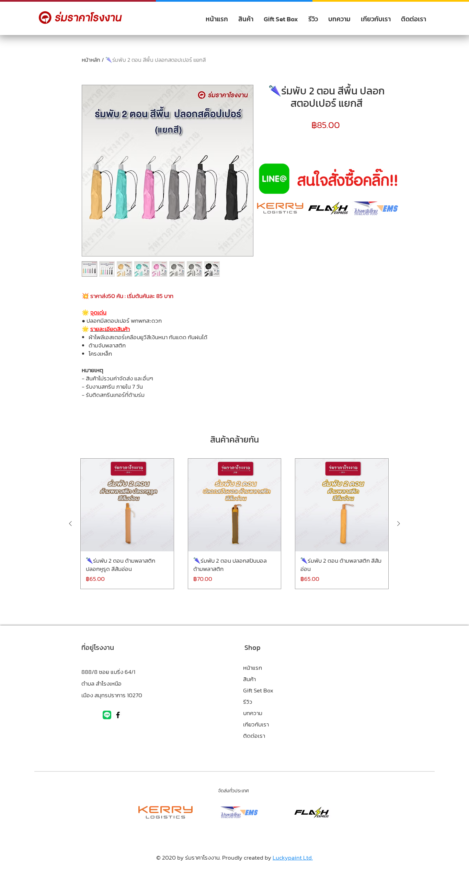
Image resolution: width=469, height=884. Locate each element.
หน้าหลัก (91, 60)
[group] (234, 523)
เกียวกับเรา (256, 724)
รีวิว (247, 701)
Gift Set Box (258, 690)
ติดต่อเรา (254, 735)
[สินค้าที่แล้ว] (70, 523)
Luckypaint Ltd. (293, 857)
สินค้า (249, 679)
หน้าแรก (252, 667)
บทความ (252, 713)
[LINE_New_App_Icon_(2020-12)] (107, 715)
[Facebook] (118, 715)
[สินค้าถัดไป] (398, 523)
